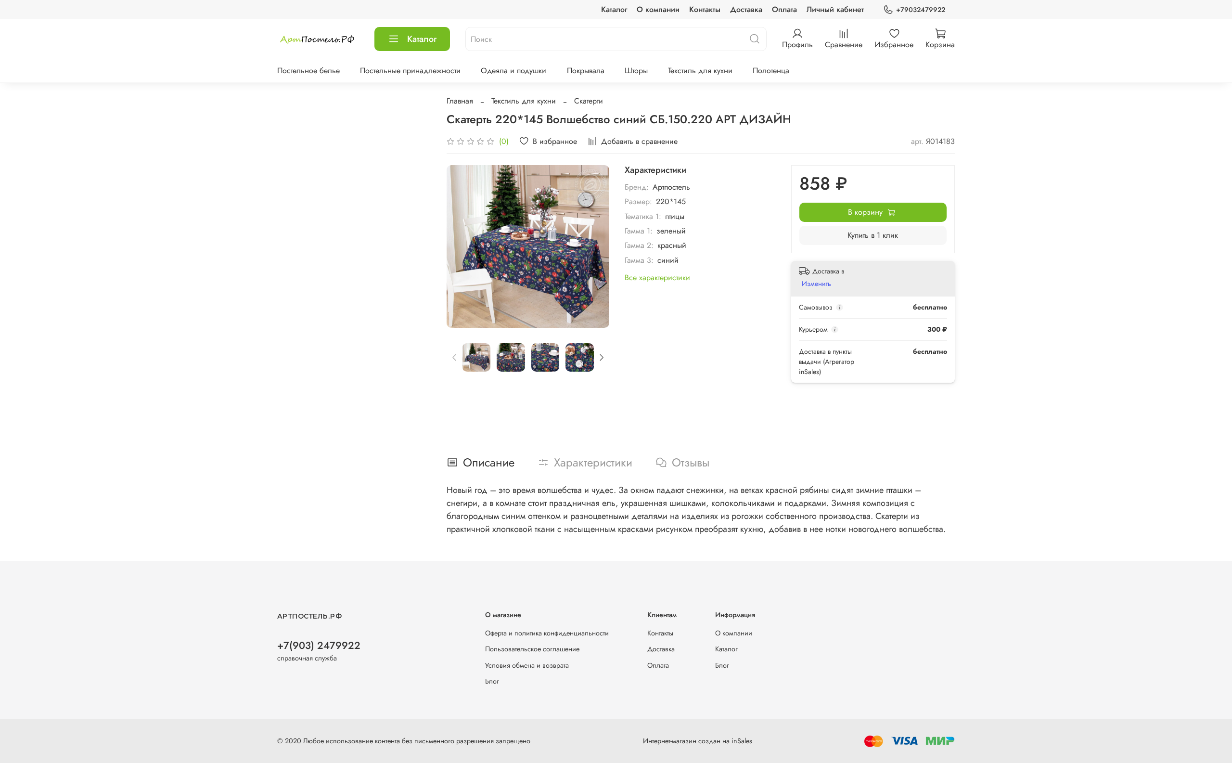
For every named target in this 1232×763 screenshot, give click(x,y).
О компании (658, 9)
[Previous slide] (462, 246)
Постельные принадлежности (410, 70)
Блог (492, 681)
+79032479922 (920, 9)
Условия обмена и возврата (527, 665)
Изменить (816, 283)
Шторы (636, 70)
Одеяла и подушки (513, 70)
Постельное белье (308, 70)
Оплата (784, 9)
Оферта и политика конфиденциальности (547, 633)
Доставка (746, 9)
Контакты (704, 9)
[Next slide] (593, 246)
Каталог (614, 9)
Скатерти (588, 100)
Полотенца (771, 70)
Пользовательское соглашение (532, 649)
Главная (460, 100)
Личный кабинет (835, 9)
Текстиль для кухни (700, 70)
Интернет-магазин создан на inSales (697, 741)
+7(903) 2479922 (318, 645)
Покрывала (585, 70)
